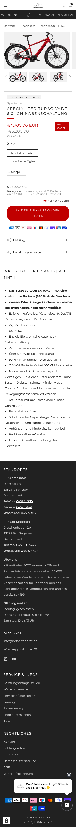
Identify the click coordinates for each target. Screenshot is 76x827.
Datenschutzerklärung (20, 761)
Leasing (9, 702)
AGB (7, 767)
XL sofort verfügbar (23, 161)
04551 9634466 (26, 545)
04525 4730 (24, 501)
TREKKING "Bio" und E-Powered (39, 193)
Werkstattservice (16, 689)
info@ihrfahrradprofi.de (20, 641)
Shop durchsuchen (17, 715)
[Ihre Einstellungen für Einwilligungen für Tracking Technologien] (6, 820)
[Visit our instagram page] (5, 659)
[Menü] (5, 5)
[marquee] (38, 14)
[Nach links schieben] (6, 77)
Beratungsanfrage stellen (22, 683)
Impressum (12, 754)
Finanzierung (13, 708)
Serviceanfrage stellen (19, 696)
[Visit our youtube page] (14, 659)
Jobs (7, 721)
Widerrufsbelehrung (18, 774)
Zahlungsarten (14, 748)
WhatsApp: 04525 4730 (20, 649)
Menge (13, 172)
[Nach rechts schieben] (69, 77)
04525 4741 (24, 507)
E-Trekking (31, 191)
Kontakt (9, 741)
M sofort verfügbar (22, 152)
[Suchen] (63, 5)
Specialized (15, 103)
